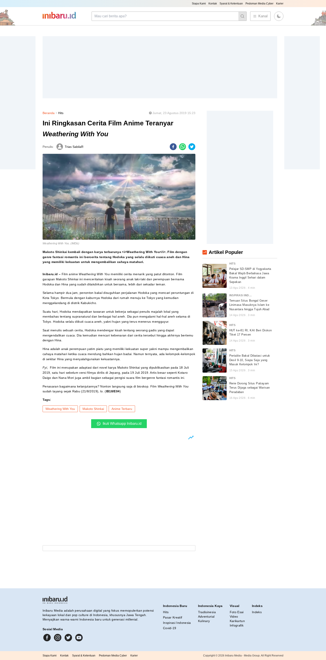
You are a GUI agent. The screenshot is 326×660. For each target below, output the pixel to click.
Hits (60, 113)
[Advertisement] (160, 67)
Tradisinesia (207, 612)
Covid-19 (169, 628)
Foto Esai (237, 612)
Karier (279, 3)
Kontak (212, 3)
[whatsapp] (182, 146)
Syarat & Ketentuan (231, 3)
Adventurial (206, 616)
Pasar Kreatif (172, 617)
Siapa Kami (199, 3)
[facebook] (173, 146)
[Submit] (242, 16)
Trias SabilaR (74, 146)
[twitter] (191, 146)
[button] (279, 16)
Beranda (49, 113)
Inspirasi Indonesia (177, 622)
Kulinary (204, 621)
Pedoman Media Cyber (259, 3)
